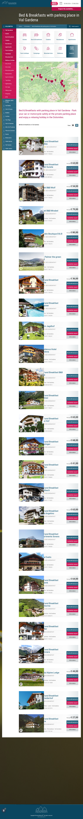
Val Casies (8, 145)
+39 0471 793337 (47, 639)
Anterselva (8, 138)
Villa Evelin (46, 557)
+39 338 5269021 (47, 431)
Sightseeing (8, 83)
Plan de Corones (10, 130)
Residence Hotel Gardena (48, 350)
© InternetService (39, 815)
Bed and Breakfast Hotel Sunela (49, 165)
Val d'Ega (8, 120)
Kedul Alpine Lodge (50, 672)
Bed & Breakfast (9, 37)
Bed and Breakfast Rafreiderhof (49, 696)
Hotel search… (75, 26)
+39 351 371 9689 (48, 682)
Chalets (7, 40)
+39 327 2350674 (47, 616)
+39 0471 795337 (47, 336)
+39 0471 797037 (47, 220)
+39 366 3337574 (47, 708)
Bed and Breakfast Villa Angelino (49, 512)
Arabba (7, 113)
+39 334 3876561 (47, 177)
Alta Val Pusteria (10, 127)
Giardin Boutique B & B (51, 234)
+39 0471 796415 (47, 523)
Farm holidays (9, 50)
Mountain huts (9, 57)
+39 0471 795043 (47, 567)
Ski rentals (8, 67)
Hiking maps (8, 90)
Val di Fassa (8, 109)
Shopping (7, 93)
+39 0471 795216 (47, 662)
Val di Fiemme (9, 123)
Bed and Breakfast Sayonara (49, 650)
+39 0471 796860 (47, 477)
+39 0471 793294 (47, 315)
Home (20, 26)
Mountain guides (9, 70)
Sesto (7, 134)
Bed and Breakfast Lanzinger (49, 442)
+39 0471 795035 (47, 197)
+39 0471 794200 (47, 454)
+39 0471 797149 (47, 731)
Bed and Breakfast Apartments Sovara (50, 535)
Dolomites (9, 26)
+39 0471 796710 (47, 269)
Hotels (7, 33)
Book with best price (72, 145)
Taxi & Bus (8, 80)
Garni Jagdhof (48, 326)
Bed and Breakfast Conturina (49, 604)
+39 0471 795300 (47, 592)
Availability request (72, 148)
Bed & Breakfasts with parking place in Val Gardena (44, 26)
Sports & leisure (9, 77)
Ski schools (8, 63)
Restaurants (8, 73)
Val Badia (8, 105)
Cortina (7, 116)
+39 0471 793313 (47, 361)
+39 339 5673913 (47, 385)
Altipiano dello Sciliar (9, 101)
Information (72, 152)
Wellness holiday (9, 60)
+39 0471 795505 (47, 546)
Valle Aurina (8, 141)
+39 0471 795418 (47, 292)
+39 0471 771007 (47, 500)
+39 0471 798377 (47, 408)
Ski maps (7, 87)
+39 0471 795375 (47, 244)
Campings (8, 53)
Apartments (8, 47)
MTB (6, 97)
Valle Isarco (8, 148)
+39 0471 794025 (47, 154)
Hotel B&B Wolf (48, 187)
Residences (8, 43)
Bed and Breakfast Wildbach (49, 489)
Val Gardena (9, 30)
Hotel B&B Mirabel (49, 210)
